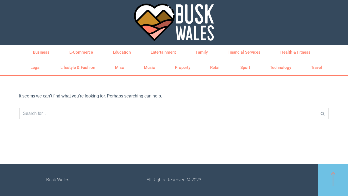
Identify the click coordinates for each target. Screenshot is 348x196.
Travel (316, 67)
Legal (35, 67)
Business (41, 52)
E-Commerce (81, 52)
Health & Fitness (295, 52)
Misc (119, 67)
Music (149, 67)
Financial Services (244, 52)
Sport (245, 67)
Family (202, 52)
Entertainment (163, 52)
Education (122, 52)
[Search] (323, 113)
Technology (280, 67)
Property (182, 67)
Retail (215, 67)
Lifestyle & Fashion (77, 67)
